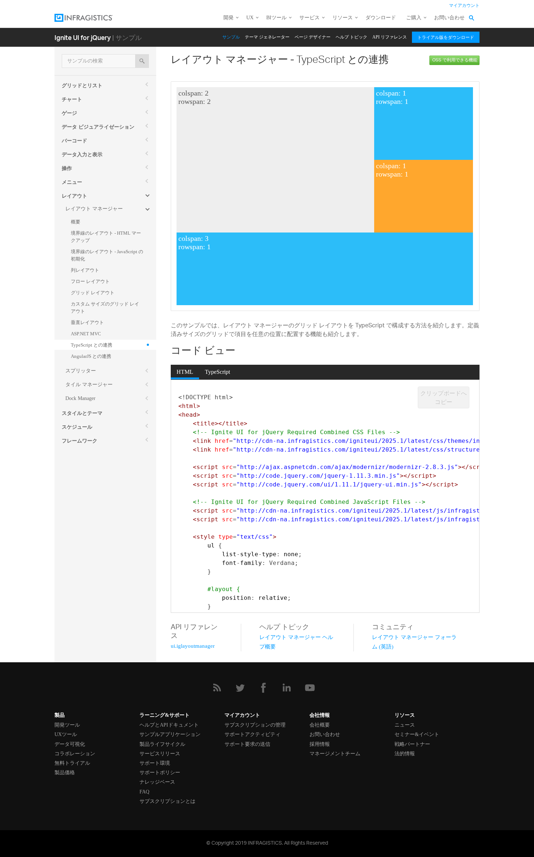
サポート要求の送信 (247, 744)
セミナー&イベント (417, 734)
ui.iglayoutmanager (193, 646)
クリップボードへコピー (443, 397)
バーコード (74, 140)
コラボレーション (74, 753)
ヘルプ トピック (351, 37)
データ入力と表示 (82, 154)
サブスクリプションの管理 (255, 725)
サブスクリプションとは (167, 801)
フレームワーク (79, 441)
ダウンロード (380, 17)
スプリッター (80, 370)
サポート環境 (154, 763)
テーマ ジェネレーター (267, 37)
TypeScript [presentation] (217, 372)
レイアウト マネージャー (94, 208)
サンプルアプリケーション (170, 734)
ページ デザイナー (313, 37)
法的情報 (405, 753)
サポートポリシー (159, 772)
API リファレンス (389, 37)
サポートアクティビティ (252, 734)
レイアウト (74, 196)
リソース (342, 17)
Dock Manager (80, 398)
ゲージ (69, 113)
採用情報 (320, 744)
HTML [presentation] (185, 372)
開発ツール (67, 725)
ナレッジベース (157, 782)
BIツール (276, 17)
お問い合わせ (449, 17)
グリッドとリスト (82, 85)
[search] (142, 61)
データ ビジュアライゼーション (98, 127)
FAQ (144, 792)
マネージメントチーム (335, 753)
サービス (309, 17)
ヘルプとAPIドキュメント (169, 725)
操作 (67, 168)
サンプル (231, 37)
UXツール (65, 734)
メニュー (72, 182)
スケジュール (77, 427)
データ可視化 (69, 744)
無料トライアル (72, 763)
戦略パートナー (412, 744)
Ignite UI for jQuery (82, 37)
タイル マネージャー (89, 384)
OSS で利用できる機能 (454, 60)
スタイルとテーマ (82, 413)
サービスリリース (159, 753)
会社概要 (320, 725)
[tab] (185, 372)
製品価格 (64, 772)
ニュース (405, 725)
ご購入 (413, 17)
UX (250, 17)
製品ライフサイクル (162, 744)
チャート (72, 99)
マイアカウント (464, 5)
